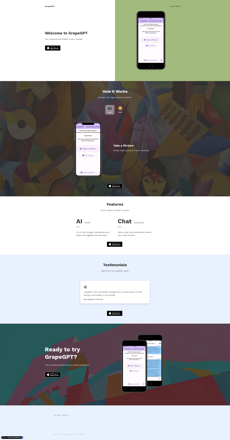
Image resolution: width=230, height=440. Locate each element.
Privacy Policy (66, 434)
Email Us (57, 434)
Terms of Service (79, 434)
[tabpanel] (115, 292)
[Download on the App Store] (52, 48)
